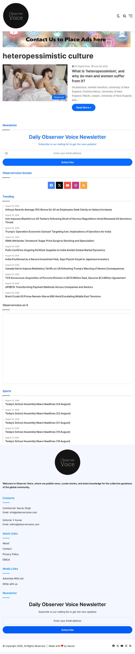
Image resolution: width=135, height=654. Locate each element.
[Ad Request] (67, 46)
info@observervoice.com (23, 512)
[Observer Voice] (16, 15)
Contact (7, 548)
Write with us (10, 584)
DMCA (6, 559)
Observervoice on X (15, 305)
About (6, 543)
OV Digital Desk (82, 66)
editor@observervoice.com (24, 524)
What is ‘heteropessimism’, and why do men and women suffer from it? (98, 76)
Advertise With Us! (13, 578)
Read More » (83, 107)
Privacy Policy (11, 554)
